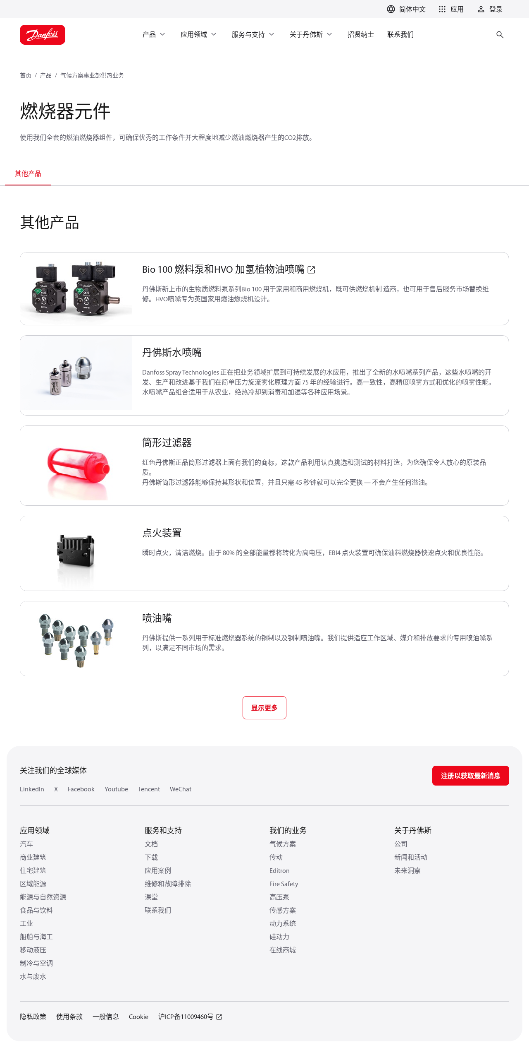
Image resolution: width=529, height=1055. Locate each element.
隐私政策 (33, 1016)
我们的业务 (288, 830)
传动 (276, 857)
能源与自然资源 (43, 897)
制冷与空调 (36, 963)
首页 (25, 75)
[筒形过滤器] (76, 465)
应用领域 (35, 830)
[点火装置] (76, 553)
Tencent (149, 789)
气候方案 (282, 844)
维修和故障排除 (168, 884)
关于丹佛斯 (412, 830)
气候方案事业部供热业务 (92, 75)
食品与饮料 (36, 910)
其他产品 (28, 173)
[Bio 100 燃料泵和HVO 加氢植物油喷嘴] (76, 288)
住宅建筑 (33, 870)
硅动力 (279, 936)
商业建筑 (33, 857)
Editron (279, 870)
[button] (450, 9)
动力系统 (282, 923)
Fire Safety (283, 884)
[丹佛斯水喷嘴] (76, 375)
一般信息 (106, 1016)
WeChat (180, 789)
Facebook (81, 789)
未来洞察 (407, 870)
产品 (46, 75)
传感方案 (282, 910)
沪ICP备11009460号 (186, 1016)
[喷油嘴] (76, 638)
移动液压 (33, 950)
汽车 (26, 844)
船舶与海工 (36, 936)
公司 (400, 844)
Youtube (116, 789)
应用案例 (158, 870)
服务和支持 (163, 830)
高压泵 (279, 897)
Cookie (138, 1016)
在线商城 (282, 950)
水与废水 (33, 976)
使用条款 (69, 1016)
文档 (151, 844)
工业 (26, 923)
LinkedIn (32, 789)
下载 (151, 857)
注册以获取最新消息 (470, 775)
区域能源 (33, 884)
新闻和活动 (410, 857)
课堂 (151, 897)
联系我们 (158, 910)
